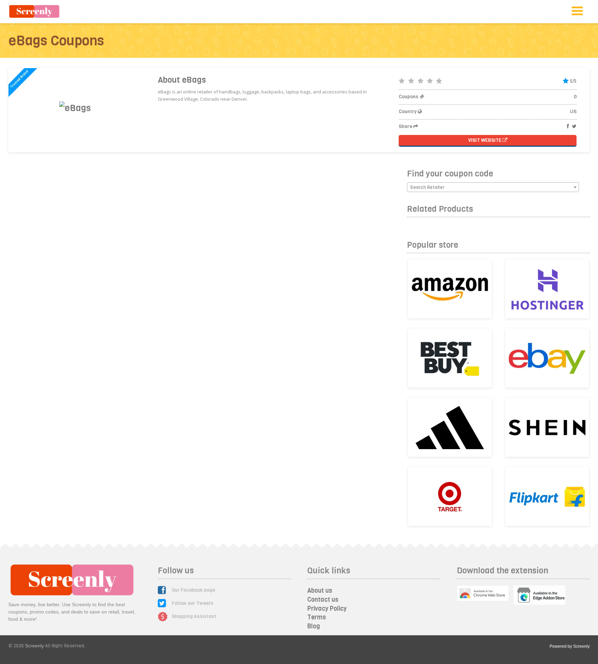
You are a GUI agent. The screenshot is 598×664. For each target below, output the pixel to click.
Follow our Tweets (193, 603)
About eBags (182, 79)
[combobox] (493, 187)
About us (319, 590)
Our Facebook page (193, 590)
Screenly (34, 645)
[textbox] (493, 187)
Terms (316, 617)
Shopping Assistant (194, 616)
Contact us (322, 599)
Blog (313, 626)
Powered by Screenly (570, 646)
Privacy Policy (327, 608)
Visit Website (485, 140)
